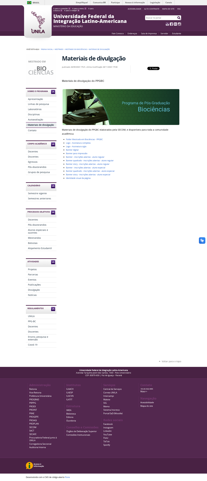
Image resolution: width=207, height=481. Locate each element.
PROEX (32, 406)
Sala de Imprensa (149, 33)
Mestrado (59, 49)
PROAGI (33, 420)
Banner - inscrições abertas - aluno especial (85, 167)
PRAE (31, 413)
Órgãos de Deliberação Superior (81, 431)
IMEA (68, 410)
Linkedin (107, 431)
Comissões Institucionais (78, 435)
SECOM (32, 427)
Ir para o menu (79, 9)
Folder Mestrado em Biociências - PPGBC (84, 139)
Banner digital (72, 149)
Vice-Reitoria (35, 392)
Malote (106, 399)
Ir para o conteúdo (61, 9)
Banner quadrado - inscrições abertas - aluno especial (90, 171)
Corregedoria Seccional (40, 444)
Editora (69, 417)
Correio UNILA (110, 392)
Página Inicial (47, 49)
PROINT (33, 410)
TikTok (106, 441)
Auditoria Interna (37, 447)
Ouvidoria (71, 420)
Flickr (175, 24)
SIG (105, 403)
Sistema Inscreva (111, 410)
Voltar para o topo (171, 361)
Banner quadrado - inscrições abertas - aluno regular (90, 160)
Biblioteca (71, 413)
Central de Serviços (112, 389)
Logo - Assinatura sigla (76, 146)
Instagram (179, 24)
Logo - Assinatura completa (78, 143)
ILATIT (69, 399)
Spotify (106, 445)
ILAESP (69, 392)
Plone (67, 477)
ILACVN (70, 396)
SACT (31, 430)
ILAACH (70, 389)
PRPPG (32, 403)
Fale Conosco (118, 33)
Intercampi (108, 396)
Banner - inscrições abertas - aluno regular (85, 157)
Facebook (171, 24)
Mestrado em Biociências (76, 49)
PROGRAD (34, 399)
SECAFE (32, 434)
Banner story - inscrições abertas (87, 164)
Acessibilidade (147, 402)
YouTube (167, 24)
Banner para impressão (76, 153)
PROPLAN (34, 423)
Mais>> (143, 391)
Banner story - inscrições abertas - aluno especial (88, 174)
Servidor (164, 33)
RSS (178, 9)
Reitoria (33, 389)
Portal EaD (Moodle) (113, 413)
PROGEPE (33, 416)
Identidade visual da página (78, 178)
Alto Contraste (151, 9)
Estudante (176, 33)
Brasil (36, 2)
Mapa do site (168, 9)
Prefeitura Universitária (40, 396)
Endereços (132, 33)
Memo (106, 406)
